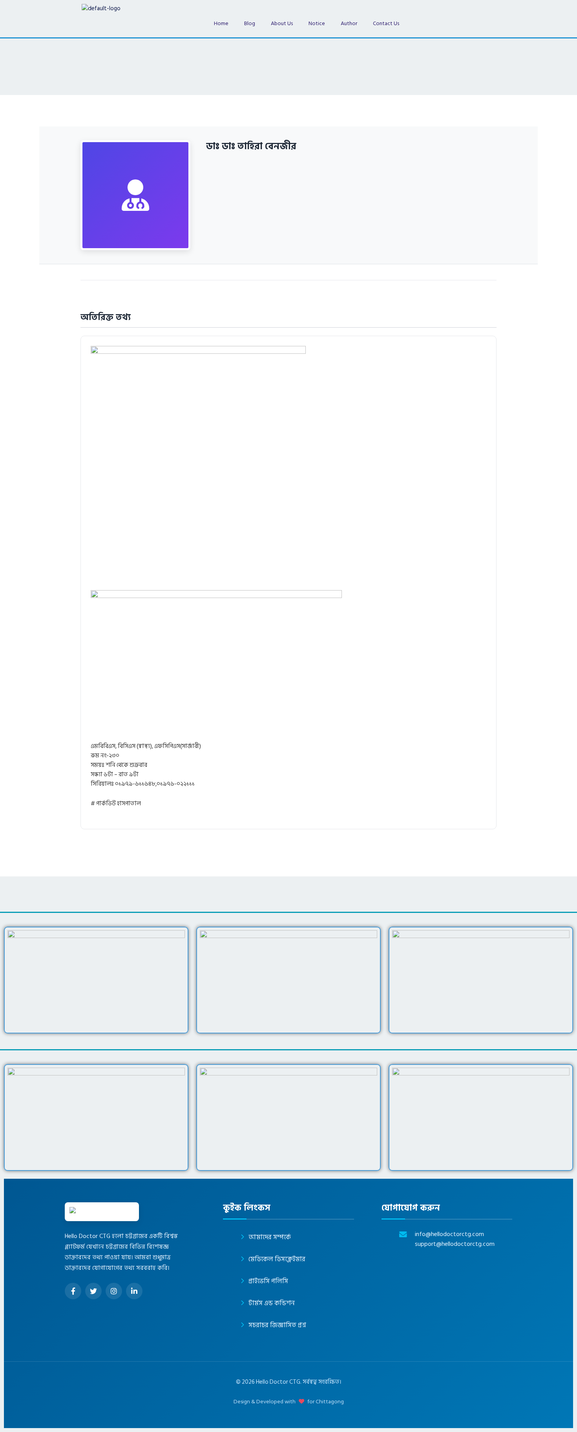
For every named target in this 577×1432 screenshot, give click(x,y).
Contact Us (386, 23)
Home (221, 23)
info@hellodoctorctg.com (449, 1234)
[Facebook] (73, 1291)
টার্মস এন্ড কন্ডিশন (271, 1303)
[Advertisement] (326, 532)
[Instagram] (114, 1291)
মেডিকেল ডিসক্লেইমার (276, 1259)
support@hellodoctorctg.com (455, 1244)
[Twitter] (93, 1291)
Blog (249, 23)
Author (349, 23)
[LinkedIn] (134, 1291)
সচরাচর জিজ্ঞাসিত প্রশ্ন (277, 1325)
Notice (317, 23)
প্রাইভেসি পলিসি (268, 1281)
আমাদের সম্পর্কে (269, 1237)
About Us (282, 23)
